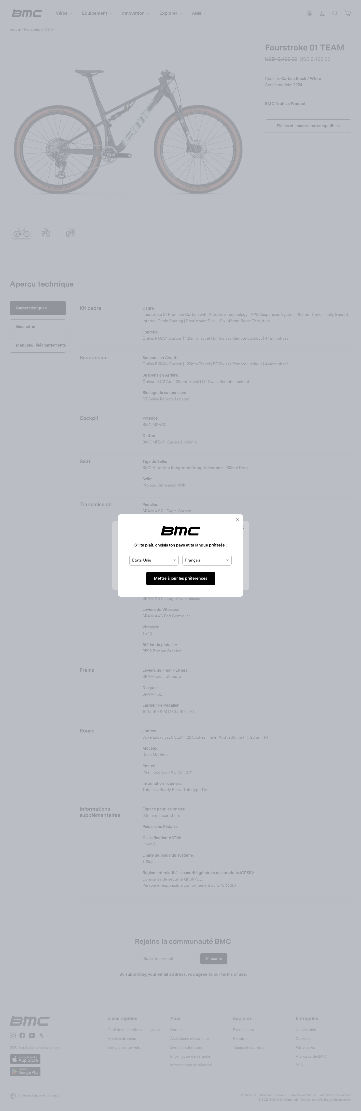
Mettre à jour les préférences (180, 578)
